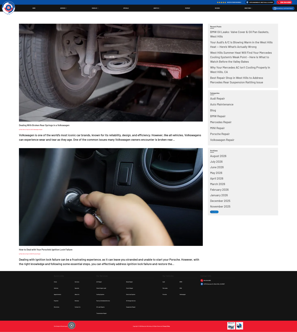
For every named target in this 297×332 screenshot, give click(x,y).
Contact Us (77, 307)
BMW (181, 282)
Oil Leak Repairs (100, 307)
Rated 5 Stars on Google (234, 2)
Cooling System (100, 294)
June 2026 (217, 167)
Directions (248, 8)
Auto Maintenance (221, 104)
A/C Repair (99, 282)
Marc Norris (23, 129)
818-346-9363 (285, 2)
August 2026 (218, 156)
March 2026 (217, 184)
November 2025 (220, 206)
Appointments (57, 294)
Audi (164, 282)
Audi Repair (217, 98)
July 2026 (216, 161)
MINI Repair (217, 128)
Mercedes (165, 288)
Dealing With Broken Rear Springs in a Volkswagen (44, 125)
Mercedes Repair (221, 122)
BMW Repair (218, 116)
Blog (213, 110)
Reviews (217, 8)
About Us (156, 8)
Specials (126, 8)
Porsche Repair (36, 254)
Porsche (165, 294)
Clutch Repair (129, 288)
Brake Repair (129, 282)
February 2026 (219, 189)
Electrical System (130, 294)
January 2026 (219, 195)
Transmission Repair (101, 313)
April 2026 (216, 178)
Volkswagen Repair (37, 129)
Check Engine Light (101, 288)
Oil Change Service (131, 300)
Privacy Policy (166, 326)
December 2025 (220, 201)
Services (62, 8)
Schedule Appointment (285, 8)
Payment (187, 8)
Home (33, 8)
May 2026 (216, 172)
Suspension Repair (131, 307)
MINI (181, 288)
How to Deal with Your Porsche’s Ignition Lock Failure (45, 249)
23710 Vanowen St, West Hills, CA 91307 (261, 2)
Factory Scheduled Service (103, 300)
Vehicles (94, 8)
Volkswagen (183, 294)
